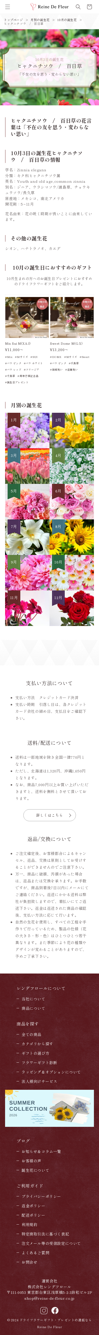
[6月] (72, 517)
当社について (33, 998)
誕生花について (35, 1170)
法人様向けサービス (39, 1081)
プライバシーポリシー (41, 1196)
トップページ (13, 20)
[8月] (72, 553)
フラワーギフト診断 (39, 1062)
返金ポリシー (33, 1205)
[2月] (72, 446)
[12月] (72, 624)
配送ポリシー (33, 1215)
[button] (7, 6)
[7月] (27, 553)
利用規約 (29, 1224)
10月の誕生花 (67, 20)
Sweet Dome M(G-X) (66, 343)
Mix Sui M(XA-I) (18, 343)
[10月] (72, 588)
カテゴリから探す (37, 1043)
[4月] (72, 482)
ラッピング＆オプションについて (51, 1072)
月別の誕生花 (40, 20)
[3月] (27, 482)
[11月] (27, 624)
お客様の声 (31, 1160)
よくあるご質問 (35, 1252)
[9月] (27, 588)
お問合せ (29, 1262)
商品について (33, 1008)
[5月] (27, 517)
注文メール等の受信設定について (51, 1243)
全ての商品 (31, 1034)
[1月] (27, 446)
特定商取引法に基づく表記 (45, 1234)
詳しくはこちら (49, 815)
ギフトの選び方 (35, 1053)
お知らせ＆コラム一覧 (41, 1151)
